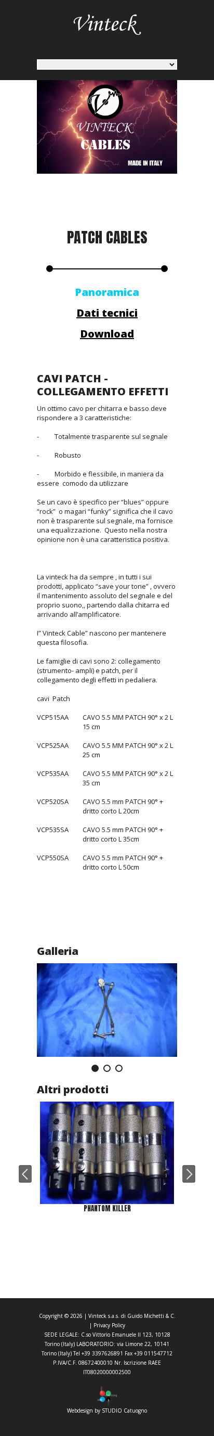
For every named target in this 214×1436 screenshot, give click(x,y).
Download (107, 334)
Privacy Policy (109, 1325)
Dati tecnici (107, 313)
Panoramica (107, 292)
